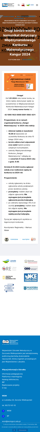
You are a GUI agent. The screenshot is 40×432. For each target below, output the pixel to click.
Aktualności (27, 59)
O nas (4, 388)
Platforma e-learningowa (12, 377)
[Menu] (37, 5)
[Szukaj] (19, 5)
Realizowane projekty (10, 385)
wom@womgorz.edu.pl (11, 421)
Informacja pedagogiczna (12, 374)
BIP (3, 382)
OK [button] (14, 430)
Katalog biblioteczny (10, 379)
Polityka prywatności (22, 430)
